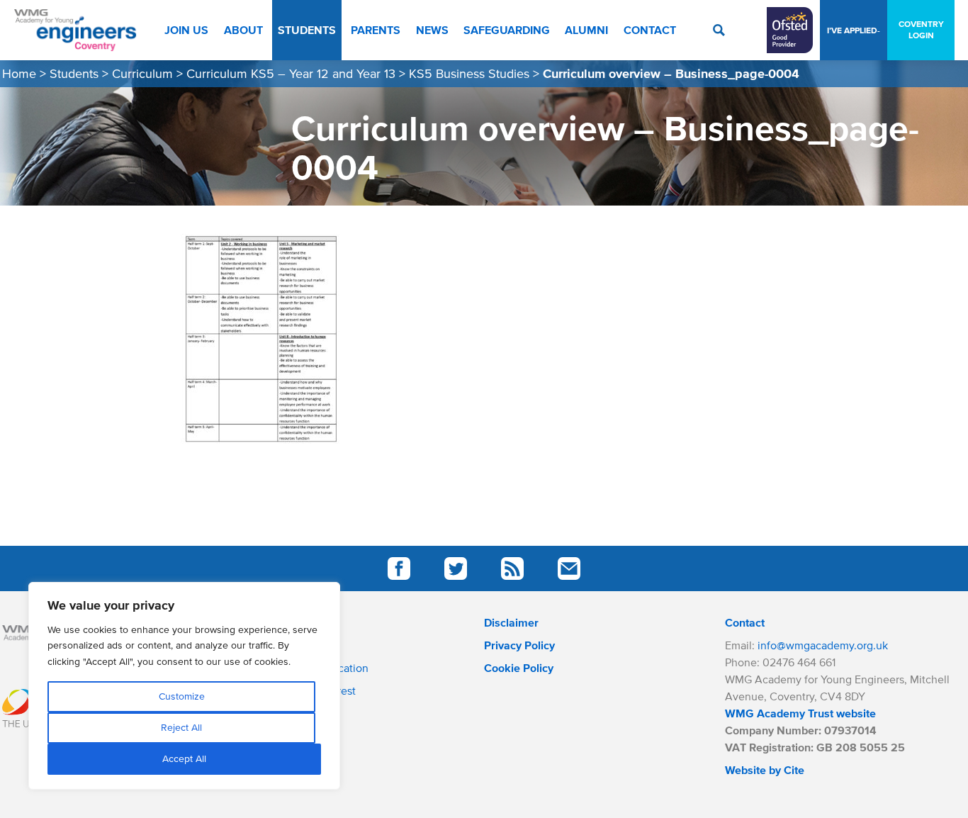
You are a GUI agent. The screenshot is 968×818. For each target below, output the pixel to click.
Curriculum (142, 74)
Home (19, 74)
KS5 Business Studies (469, 74)
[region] (184, 686)
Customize (182, 696)
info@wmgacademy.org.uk (823, 645)
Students (74, 74)
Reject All (181, 727)
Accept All (184, 758)
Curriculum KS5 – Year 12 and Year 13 (290, 74)
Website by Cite (764, 769)
